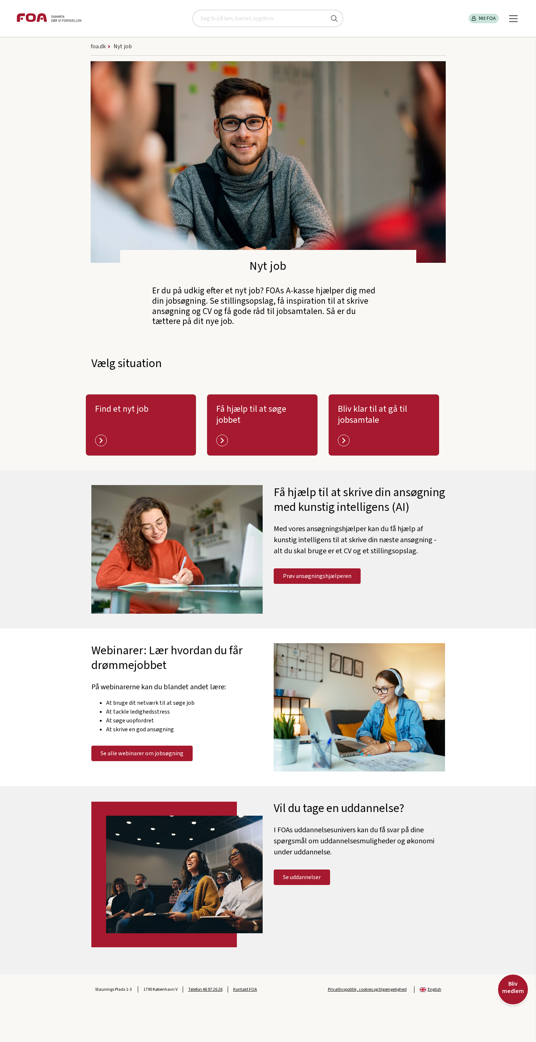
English (434, 989)
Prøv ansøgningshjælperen (317, 576)
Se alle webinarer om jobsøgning (142, 753)
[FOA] (49, 18)
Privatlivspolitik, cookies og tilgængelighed (367, 989)
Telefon (205, 989)
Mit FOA (487, 18)
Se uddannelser (302, 877)
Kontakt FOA (245, 989)
